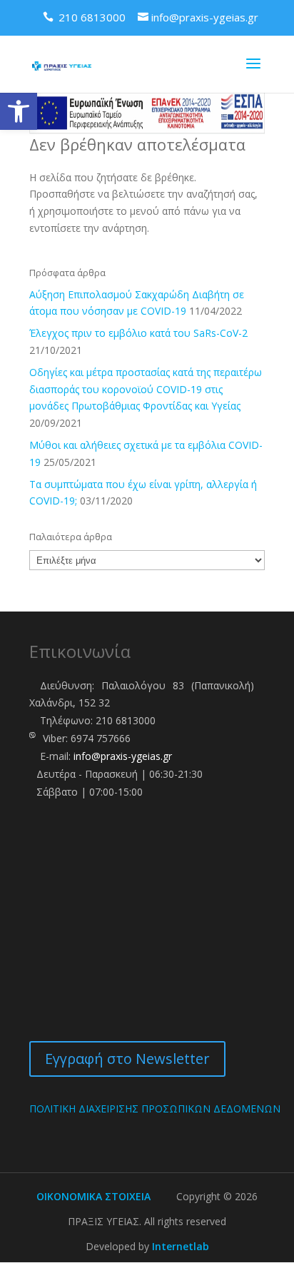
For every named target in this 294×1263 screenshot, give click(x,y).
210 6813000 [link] (126, 720)
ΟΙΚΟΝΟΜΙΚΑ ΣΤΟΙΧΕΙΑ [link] (93, 1196)
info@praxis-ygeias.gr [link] (123, 756)
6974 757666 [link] (101, 738)
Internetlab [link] (180, 1246)
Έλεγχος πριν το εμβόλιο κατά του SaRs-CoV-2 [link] (138, 333)
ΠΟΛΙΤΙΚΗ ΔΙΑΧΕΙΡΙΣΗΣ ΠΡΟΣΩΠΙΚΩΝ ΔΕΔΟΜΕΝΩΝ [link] (154, 1108)
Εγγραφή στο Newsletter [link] (127, 1058)
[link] (18, 111)
